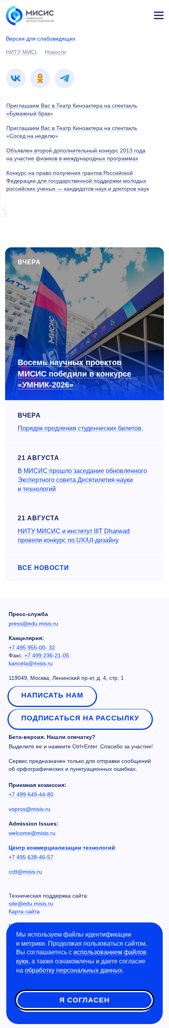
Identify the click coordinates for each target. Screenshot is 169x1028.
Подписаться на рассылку (80, 718)
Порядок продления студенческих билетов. (80, 428)
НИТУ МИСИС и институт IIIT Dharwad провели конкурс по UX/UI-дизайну (74, 536)
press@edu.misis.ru (33, 623)
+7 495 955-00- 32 (32, 647)
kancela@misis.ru (31, 663)
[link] (16, 78)
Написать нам (52, 695)
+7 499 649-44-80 (31, 794)
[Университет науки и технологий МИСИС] (30, 15)
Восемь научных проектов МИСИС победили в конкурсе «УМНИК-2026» (74, 373)
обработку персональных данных (73, 970)
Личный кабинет (140, 14)
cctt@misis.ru (25, 871)
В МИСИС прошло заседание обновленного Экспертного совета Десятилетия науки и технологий (82, 480)
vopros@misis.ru (29, 809)
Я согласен (84, 1000)
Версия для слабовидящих (40, 38)
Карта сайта (24, 911)
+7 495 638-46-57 (31, 857)
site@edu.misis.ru (31, 903)
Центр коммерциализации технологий (62, 847)
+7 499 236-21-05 (46, 655)
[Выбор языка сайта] (121, 13)
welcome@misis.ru (32, 833)
